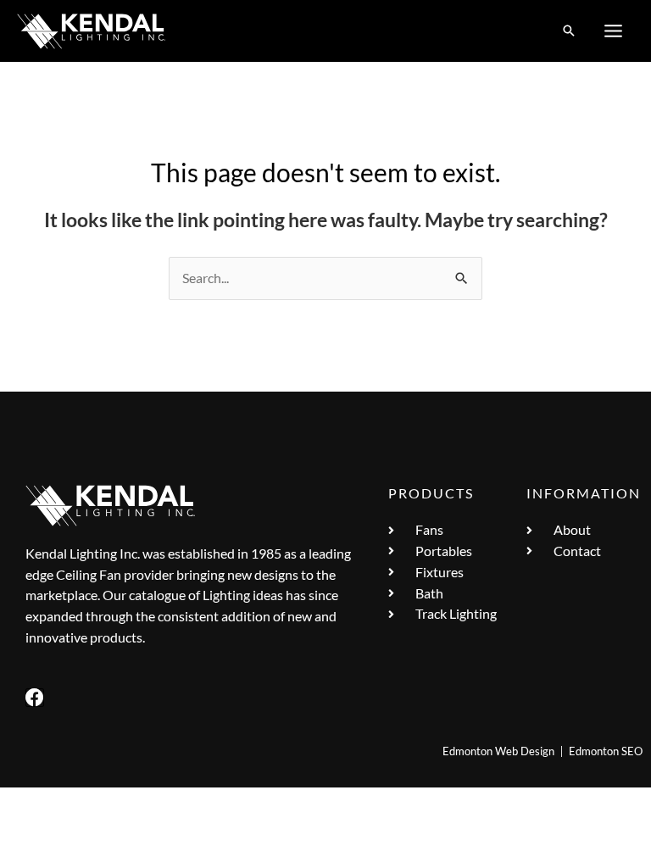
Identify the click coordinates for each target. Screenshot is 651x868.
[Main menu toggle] (613, 31)
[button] (568, 31)
